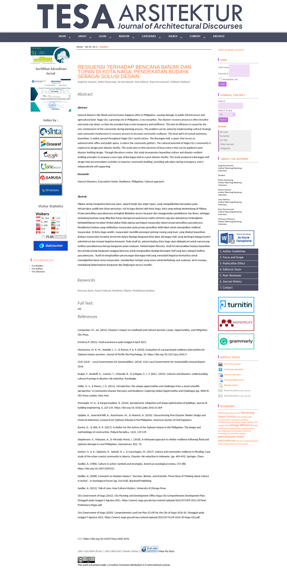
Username (223, 67)
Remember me (230, 79)
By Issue (224, 132)
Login (102, 36)
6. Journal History (230, 281)
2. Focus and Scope (230, 257)
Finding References (234, 380)
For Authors (37, 269)
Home (62, 36)
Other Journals (227, 144)
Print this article (232, 364)
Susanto (104, 47)
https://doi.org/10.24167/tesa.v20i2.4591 (106, 539)
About (82, 36)
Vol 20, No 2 (91, 47)
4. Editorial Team (229, 269)
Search (172, 36)
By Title (223, 140)
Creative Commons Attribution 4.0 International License (139, 565)
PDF (79, 309)
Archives (218, 36)
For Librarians (38, 272)
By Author (225, 136)
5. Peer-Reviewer (230, 275)
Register (124, 36)
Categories (225, 148)
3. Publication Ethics (231, 263)
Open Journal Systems (231, 50)
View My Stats (166, 551)
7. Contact (225, 287)
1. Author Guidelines (231, 251)
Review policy (231, 385)
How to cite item (232, 374)
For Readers (37, 266)
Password (223, 73)
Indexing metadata (233, 369)
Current (195, 36)
